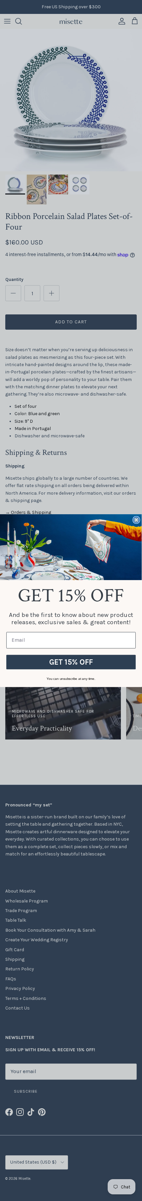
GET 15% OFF (71, 661)
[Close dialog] (136, 520)
